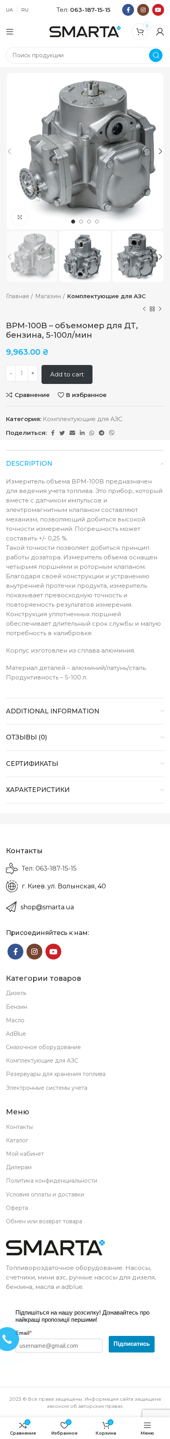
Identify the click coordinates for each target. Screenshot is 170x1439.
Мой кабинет (25, 1153)
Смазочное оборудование (43, 1047)
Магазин (48, 296)
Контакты (19, 1127)
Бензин (16, 1006)
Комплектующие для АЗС (106, 296)
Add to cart (67, 374)
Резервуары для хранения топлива (56, 1074)
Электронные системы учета (46, 1087)
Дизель (16, 993)
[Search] (155, 55)
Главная (17, 296)
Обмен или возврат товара (44, 1221)
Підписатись (131, 1343)
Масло (15, 1020)
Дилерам (19, 1167)
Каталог (17, 1140)
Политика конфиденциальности (51, 1180)
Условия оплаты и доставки (45, 1194)
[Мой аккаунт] (160, 32)
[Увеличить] (20, 217)
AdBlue (16, 1033)
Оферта (17, 1207)
